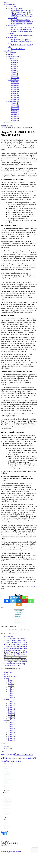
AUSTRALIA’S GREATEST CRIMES (8, 768)
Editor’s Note (12, 53)
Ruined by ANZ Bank (18, 49)
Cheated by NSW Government (21, 29)
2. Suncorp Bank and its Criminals (15, 640)
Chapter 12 (15, 84)
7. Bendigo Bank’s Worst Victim (14, 650)
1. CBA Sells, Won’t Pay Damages (15, 638)
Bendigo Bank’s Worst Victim (20, 39)
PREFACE (7, 799)
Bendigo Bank (12, 37)
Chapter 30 (15, 120)
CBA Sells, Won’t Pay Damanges (21, 16)
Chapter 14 (15, 87)
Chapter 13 (15, 86)
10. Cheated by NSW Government (15, 654)
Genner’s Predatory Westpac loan (22, 28)
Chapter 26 (15, 113)
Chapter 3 (14, 64)
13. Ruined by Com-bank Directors (15, 660)
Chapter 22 (15, 105)
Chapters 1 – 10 (13, 58)
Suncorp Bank (12, 18)
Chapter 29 (15, 118)
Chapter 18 (15, 95)
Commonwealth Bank (15, 8)
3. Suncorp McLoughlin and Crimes (15, 642)
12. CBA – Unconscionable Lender (15, 658)
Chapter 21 (15, 103)
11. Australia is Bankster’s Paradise (15, 656)
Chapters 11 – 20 (13, 80)
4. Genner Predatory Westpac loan (15, 644)
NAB (9, 43)
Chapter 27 (15, 115)
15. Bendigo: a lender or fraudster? (15, 662)
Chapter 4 (14, 66)
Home (6, 2)
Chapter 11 (15, 82)
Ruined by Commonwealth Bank (22, 10)
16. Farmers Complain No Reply (14, 664)
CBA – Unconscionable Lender (21, 12)
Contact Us (8, 122)
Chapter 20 (15, 99)
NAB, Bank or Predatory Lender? (22, 45)
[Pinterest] (20, 597)
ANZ (9, 47)
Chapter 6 (14, 70)
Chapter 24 (15, 109)
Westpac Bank (12, 26)
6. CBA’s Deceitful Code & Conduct (15, 648)
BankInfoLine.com (7, 126)
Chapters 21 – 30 (13, 101)
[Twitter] (14, 597)
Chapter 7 (14, 72)
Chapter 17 (15, 93)
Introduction (12, 6)
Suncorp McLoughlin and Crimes (22, 22)
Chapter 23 (15, 107)
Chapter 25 (15, 111)
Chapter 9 (14, 76)
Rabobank (11, 33)
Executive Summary (14, 57)
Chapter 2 (14, 62)
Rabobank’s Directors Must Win (21, 35)
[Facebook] (10, 597)
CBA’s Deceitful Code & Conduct (21, 14)
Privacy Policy (8, 748)
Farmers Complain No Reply (20, 20)
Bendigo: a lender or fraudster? (21, 41)
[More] (27, 597)
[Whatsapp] (23, 597)
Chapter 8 (14, 74)
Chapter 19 (15, 97)
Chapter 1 (14, 60)
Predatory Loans (9, 4)
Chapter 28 (15, 117)
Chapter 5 (14, 68)
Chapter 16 (15, 91)
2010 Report (8, 51)
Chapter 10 (15, 78)
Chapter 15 (15, 89)
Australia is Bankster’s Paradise (21, 31)
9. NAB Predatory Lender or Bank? (15, 652)
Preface (10, 55)
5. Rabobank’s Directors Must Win (15, 646)
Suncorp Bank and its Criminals (21, 24)
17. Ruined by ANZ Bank (12, 666)
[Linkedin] (17, 597)
